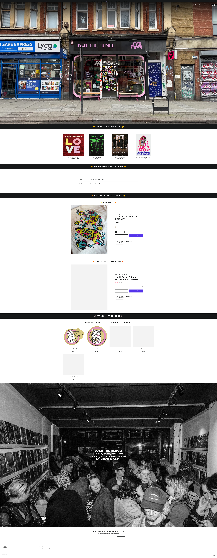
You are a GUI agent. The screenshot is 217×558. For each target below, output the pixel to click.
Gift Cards (57, 4)
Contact (50, 548)
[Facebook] (194, 4)
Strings (45, 4)
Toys (40, 4)
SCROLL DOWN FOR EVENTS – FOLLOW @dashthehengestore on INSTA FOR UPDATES (108, 1)
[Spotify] (199, 4)
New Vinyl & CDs (10, 4)
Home (3, 4)
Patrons (50, 4)
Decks (35, 4)
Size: (116, 285)
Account (39, 548)
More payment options (136, 238)
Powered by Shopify (4, 554)
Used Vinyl (19, 4)
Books (25, 4)
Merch (30, 4)
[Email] (206, 4)
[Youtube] (201, 4)
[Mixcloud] (202, 4)
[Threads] (204, 4)
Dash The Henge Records (75, 4)
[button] (212, 5)
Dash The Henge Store (8, 552)
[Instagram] (195, 4)
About (43, 548)
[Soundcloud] (197, 4)
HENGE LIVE (64, 4)
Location (46, 548)
